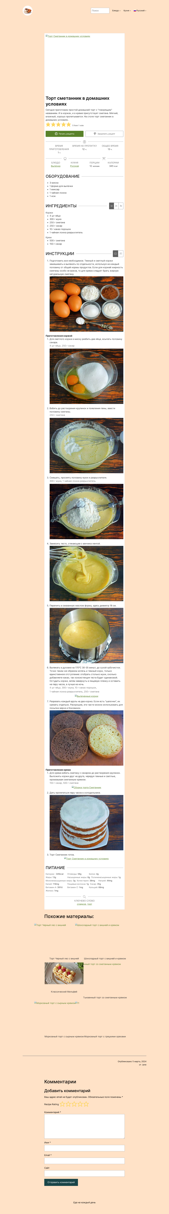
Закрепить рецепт (106, 134)
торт (89, 904)
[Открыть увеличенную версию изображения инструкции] (86, 331)
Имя (47, 1142)
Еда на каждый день (84, 1202)
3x (121, 206)
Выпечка (55, 166)
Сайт (47, 1168)
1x (111, 206)
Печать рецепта (66, 134)
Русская (74, 166)
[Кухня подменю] (130, 10)
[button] (48, 124)
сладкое (81, 904)
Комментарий (52, 1112)
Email (48, 1155)
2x (116, 206)
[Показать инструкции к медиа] (115, 253)
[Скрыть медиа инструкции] (120, 253)
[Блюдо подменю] (120, 10)
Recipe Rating (51, 1104)
